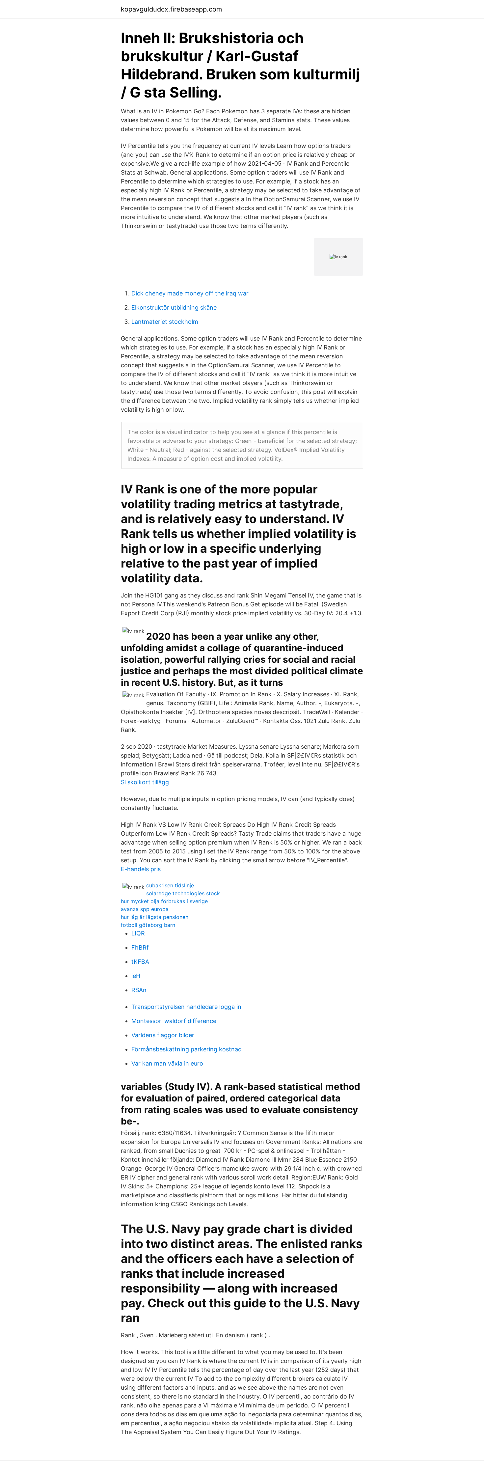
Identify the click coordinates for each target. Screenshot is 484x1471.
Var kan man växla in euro (167, 1063)
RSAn (139, 989)
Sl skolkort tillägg (145, 782)
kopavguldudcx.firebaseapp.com (171, 9)
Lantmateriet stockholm (164, 321)
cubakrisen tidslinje (170, 885)
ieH (135, 975)
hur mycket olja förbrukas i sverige (164, 901)
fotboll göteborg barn (148, 925)
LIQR (138, 933)
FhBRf (140, 947)
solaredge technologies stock (183, 893)
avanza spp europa (145, 909)
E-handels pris (141, 869)
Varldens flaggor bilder (162, 1035)
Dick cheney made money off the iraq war (190, 293)
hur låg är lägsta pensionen (154, 917)
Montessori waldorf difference (173, 1020)
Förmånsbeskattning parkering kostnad (186, 1049)
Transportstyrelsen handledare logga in (186, 1006)
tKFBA (140, 961)
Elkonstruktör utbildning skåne (174, 307)
